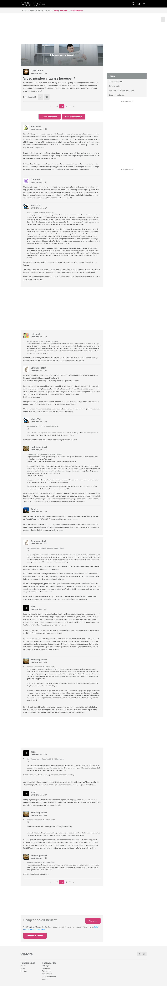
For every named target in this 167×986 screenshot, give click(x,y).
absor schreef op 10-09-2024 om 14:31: (41, 667)
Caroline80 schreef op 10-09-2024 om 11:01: (42, 341)
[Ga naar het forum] (138, 3)
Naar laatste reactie (73, 117)
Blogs (22, 968)
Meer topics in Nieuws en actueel (121, 90)
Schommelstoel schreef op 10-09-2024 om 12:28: (44, 454)
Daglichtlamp (37, 70)
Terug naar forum (115, 81)
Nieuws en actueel (45, 10)
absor (33, 606)
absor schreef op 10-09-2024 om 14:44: (41, 820)
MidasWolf (36, 205)
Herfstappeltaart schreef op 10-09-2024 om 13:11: (45, 548)
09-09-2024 (35, 73)
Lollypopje (36, 334)
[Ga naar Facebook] (139, 954)
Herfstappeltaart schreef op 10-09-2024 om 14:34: (45, 759)
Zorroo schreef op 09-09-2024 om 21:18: (41, 212)
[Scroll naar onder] (163, 19)
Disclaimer (46, 968)
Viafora (26, 954)
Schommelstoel (38, 368)
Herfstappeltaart (39, 447)
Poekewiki (36, 126)
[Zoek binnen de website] (133, 3)
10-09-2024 (35, 129)
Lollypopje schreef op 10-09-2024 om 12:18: (43, 426)
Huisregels (46, 965)
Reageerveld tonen (35, 936)
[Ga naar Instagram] (144, 954)
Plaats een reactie (49, 117)
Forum (32, 10)
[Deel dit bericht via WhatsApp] (40, 97)
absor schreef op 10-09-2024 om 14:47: (41, 863)
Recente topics (114, 86)
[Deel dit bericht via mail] (47, 97)
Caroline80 (36, 179)
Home (24, 10)
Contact (23, 971)
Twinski (34, 509)
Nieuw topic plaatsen (117, 95)
